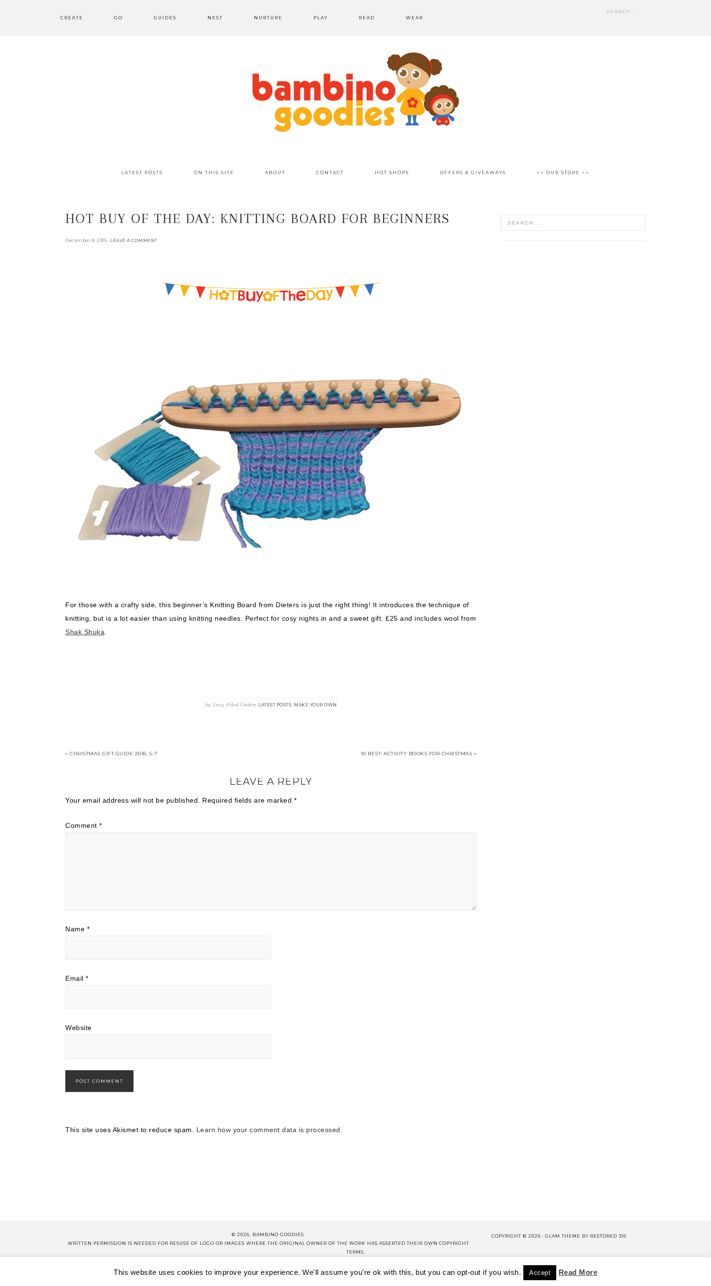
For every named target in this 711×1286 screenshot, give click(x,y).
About (165, 1270)
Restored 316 (608, 1236)
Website (78, 1028)
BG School (297, 1270)
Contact (206, 1270)
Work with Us (532, 1270)
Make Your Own (315, 704)
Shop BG (249, 1270)
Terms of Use (406, 1270)
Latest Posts (274, 704)
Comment (83, 825)
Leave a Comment (133, 240)
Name (77, 929)
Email (77, 978)
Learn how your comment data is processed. (269, 1130)
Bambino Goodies (355, 92)
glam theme (562, 1236)
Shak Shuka (84, 632)
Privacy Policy (468, 1270)
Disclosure (349, 1270)
